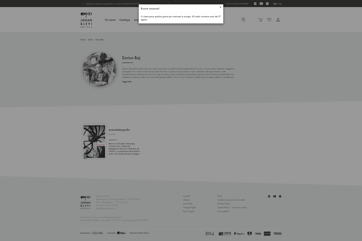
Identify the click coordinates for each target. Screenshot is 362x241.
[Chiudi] (220, 7)
